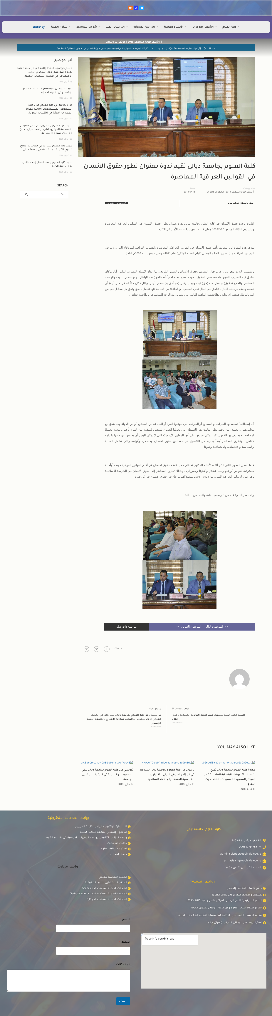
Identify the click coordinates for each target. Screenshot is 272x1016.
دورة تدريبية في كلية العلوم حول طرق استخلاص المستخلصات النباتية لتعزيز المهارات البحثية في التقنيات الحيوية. (49, 109)
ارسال (123, 1001)
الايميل (124, 942)
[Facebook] (141, 8)
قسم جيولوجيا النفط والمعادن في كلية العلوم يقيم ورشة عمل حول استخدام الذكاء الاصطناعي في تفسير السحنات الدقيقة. (44, 72)
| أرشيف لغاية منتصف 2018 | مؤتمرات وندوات (179, 49)
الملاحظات (123, 964)
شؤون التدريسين (86, 27)
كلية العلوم (229, 27)
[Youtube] (130, 8)
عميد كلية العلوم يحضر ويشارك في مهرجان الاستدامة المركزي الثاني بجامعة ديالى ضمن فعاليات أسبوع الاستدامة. (45, 129)
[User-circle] (136, 8)
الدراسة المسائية (144, 27)
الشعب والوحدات (203, 27)
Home (212, 49)
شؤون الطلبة (59, 27)
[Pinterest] (86, 649)
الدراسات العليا (115, 27)
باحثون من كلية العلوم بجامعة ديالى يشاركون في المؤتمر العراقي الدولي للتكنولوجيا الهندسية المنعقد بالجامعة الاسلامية (166, 775)
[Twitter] (96, 649)
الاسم (125, 919)
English (37, 27)
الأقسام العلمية (174, 27)
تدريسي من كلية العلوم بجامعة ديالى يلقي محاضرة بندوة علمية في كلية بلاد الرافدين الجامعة (107, 775)
